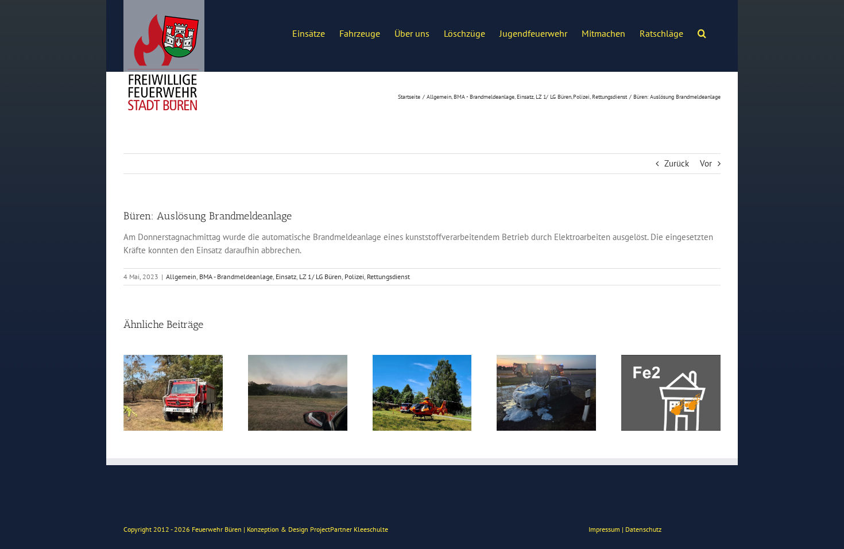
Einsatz (286, 276)
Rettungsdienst (388, 276)
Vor (706, 163)
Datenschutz (643, 529)
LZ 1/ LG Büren (320, 276)
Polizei (354, 276)
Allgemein (181, 276)
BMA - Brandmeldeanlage (236, 276)
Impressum (604, 529)
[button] (702, 32)
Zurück (676, 163)
